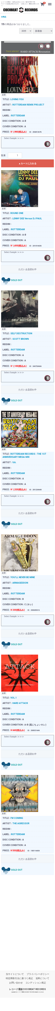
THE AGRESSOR (20, 823)
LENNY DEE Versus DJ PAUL (27, 218)
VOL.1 (13, 697)
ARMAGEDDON (20, 582)
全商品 (3, 17)
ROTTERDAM (18, 115)
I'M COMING (16, 818)
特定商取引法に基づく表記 (19, 978)
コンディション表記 (36, 982)
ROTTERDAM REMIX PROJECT (28, 104)
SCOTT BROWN (20, 339)
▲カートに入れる (27, 163)
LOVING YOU (17, 99)
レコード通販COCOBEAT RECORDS (27, 989)
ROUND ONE (16, 213)
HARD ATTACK (20, 703)
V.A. (14, 462)
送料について (42, 978)
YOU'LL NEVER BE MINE (22, 577)
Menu (50, 2)
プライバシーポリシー (38, 974)
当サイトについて (15, 974)
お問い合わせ (16, 982)
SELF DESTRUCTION (21, 333)
